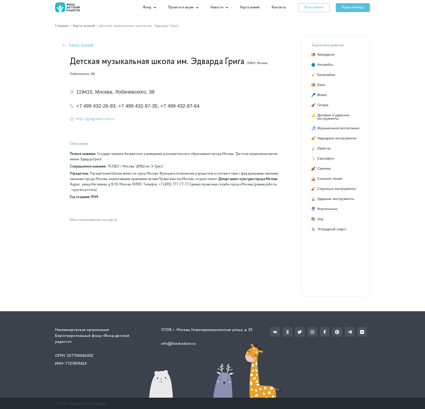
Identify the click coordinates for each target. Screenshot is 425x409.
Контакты (279, 7)
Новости (217, 7)
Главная (62, 26)
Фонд (147, 7)
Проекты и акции (181, 7)
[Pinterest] (337, 332)
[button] (314, 7)
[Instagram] (312, 332)
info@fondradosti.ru (178, 344)
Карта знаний (249, 7)
